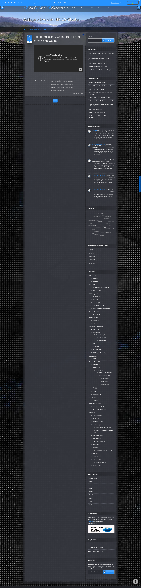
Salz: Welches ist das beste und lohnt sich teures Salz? (100, 93)
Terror (67, 87)
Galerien (91, 495)
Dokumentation (63, 83)
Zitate (90, 488)
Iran (55, 84)
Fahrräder (95, 303)
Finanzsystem (96, 422)
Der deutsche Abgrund (102, 427)
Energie (95, 418)
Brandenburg (102, 337)
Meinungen (92, 318)
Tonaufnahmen (93, 362)
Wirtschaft (95, 466)
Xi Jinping (62, 90)
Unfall (94, 400)
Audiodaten (92, 505)
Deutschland (99, 335)
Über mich (110, 8)
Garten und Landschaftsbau (100, 309)
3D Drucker (96, 296)
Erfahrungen (92, 294)
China (69, 80)
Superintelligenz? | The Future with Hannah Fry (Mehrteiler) (100, 105)
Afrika (52, 80)
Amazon (90, 522)
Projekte (100, 8)
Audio (94, 300)
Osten (67, 86)
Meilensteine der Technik (103, 450)
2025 (90, 253)
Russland (53, 87)
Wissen (91, 413)
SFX (94, 388)
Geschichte (96, 425)
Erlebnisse (95, 314)
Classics (104, 378)
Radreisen (95, 332)
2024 (90, 257)
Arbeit (91, 285)
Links (90, 485)
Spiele (94, 282)
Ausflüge (95, 329)
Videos (91, 498)
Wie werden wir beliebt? (96, 109)
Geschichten (92, 312)
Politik (71, 86)
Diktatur (57, 83)
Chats (90, 502)
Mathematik (96, 439)
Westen (64, 89)
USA (52, 89)
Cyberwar (64, 81)
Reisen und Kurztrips (95, 327)
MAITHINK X (96, 350)
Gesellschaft (79, 80)
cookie (2, 7)
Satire (90, 344)
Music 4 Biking (103, 376)
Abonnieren (110, 572)
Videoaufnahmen (94, 404)
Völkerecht (56, 89)
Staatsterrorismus (60, 87)
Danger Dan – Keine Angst (96, 89)
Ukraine (71, 87)
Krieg (63, 84)
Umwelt (95, 323)
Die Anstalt (96, 346)
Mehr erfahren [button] (115, 3)
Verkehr (91, 398)
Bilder (90, 482)
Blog (68, 8)
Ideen (94, 278)
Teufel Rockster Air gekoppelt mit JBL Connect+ (99, 59)
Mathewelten (99, 441)
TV (93, 391)
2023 (90, 260)
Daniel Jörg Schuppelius (42, 80)
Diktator (53, 83)
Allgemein (92, 276)
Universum (96, 460)
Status (91, 492)
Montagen (95, 291)
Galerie (93, 8)
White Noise (96, 395)
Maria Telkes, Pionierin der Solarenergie (100, 86)
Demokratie (70, 81)
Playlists (95, 368)
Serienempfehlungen (98, 409)
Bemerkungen (93, 478)
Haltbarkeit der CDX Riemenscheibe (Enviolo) (101, 70)
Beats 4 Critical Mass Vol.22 (97, 113)
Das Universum (100, 462)
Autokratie (57, 80)
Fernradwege (102, 341)
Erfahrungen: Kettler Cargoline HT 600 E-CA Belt (101, 54)
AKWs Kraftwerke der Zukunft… (98, 83)
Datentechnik (96, 415)
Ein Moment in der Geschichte (104, 431)
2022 (90, 263)
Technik (95, 448)
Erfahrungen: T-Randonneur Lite (98, 63)
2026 (90, 250)
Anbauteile (99, 305)
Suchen (90, 36)
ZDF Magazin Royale (98, 353)
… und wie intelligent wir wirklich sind (99, 98)
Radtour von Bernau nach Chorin (98, 67)
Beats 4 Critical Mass (105, 373)
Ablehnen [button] (123, 3)
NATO (64, 86)
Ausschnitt (95, 364)
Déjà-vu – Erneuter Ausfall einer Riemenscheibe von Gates (103, 131)
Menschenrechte (58, 86)
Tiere (94, 453)
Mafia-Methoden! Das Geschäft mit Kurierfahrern (98, 117)
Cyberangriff (58, 81)
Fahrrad (98, 370)
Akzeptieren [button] (133, 3)
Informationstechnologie (99, 287)
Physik (94, 445)
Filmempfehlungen (98, 406)
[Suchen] (117, 8)
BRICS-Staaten (63, 80)
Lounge (104, 385)
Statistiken (92, 356)
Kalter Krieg (59, 84)
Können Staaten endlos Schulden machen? (101, 101)
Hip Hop (104, 382)
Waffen (60, 89)
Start (27, 29)
